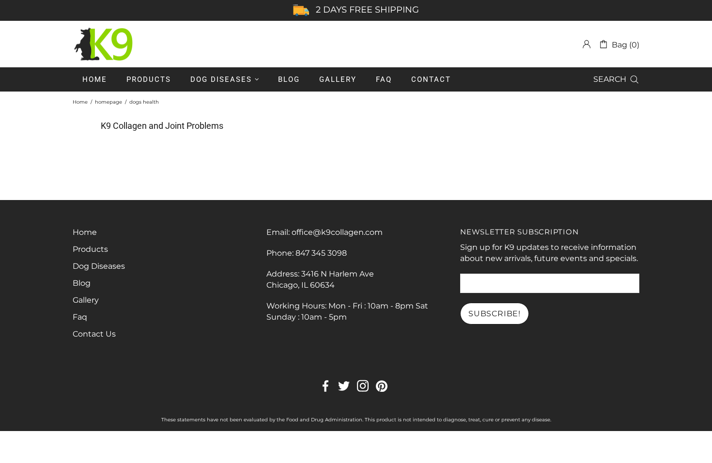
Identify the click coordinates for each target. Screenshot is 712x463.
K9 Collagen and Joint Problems (162, 126)
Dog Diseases (99, 266)
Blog (82, 283)
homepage (108, 102)
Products (90, 249)
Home (80, 102)
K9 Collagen (104, 44)
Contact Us (94, 334)
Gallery (86, 300)
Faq (80, 317)
